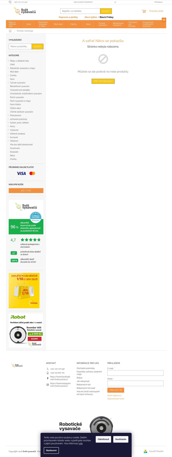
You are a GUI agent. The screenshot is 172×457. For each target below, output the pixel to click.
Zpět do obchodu (103, 81)
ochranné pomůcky (18, 119)
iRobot (79, 378)
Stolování (14, 152)
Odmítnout (103, 439)
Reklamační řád (84, 385)
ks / (26, 191)
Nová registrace (114, 395)
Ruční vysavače (17, 97)
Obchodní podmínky (83, 2)
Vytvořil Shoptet (156, 451)
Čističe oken (15, 108)
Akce (12, 79)
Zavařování (15, 148)
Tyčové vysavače (17, 83)
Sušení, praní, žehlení (19, 123)
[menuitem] (13, 24)
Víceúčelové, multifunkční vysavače (26, 94)
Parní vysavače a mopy (20, 101)
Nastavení (51, 450)
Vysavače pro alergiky (20, 90)
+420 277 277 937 (57, 369)
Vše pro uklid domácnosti (21, 144)
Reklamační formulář (86, 388)
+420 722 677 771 (57, 373)
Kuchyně (14, 137)
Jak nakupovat (83, 381)
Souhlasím (120, 439)
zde (81, 443)
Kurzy (12, 126)
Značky (13, 75)
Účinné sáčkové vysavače (21, 112)
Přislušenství (15, 115)
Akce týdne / (99, 17)
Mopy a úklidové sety (19, 61)
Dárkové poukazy (17, 134)
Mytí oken (14, 72)
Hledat (106, 11)
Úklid (12, 64)
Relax (12, 155)
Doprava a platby (68, 17)
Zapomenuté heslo (115, 399)
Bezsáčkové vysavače (19, 86)
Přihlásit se (116, 390)
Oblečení (14, 141)
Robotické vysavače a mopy (22, 68)
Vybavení (14, 130)
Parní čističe (15, 104)
